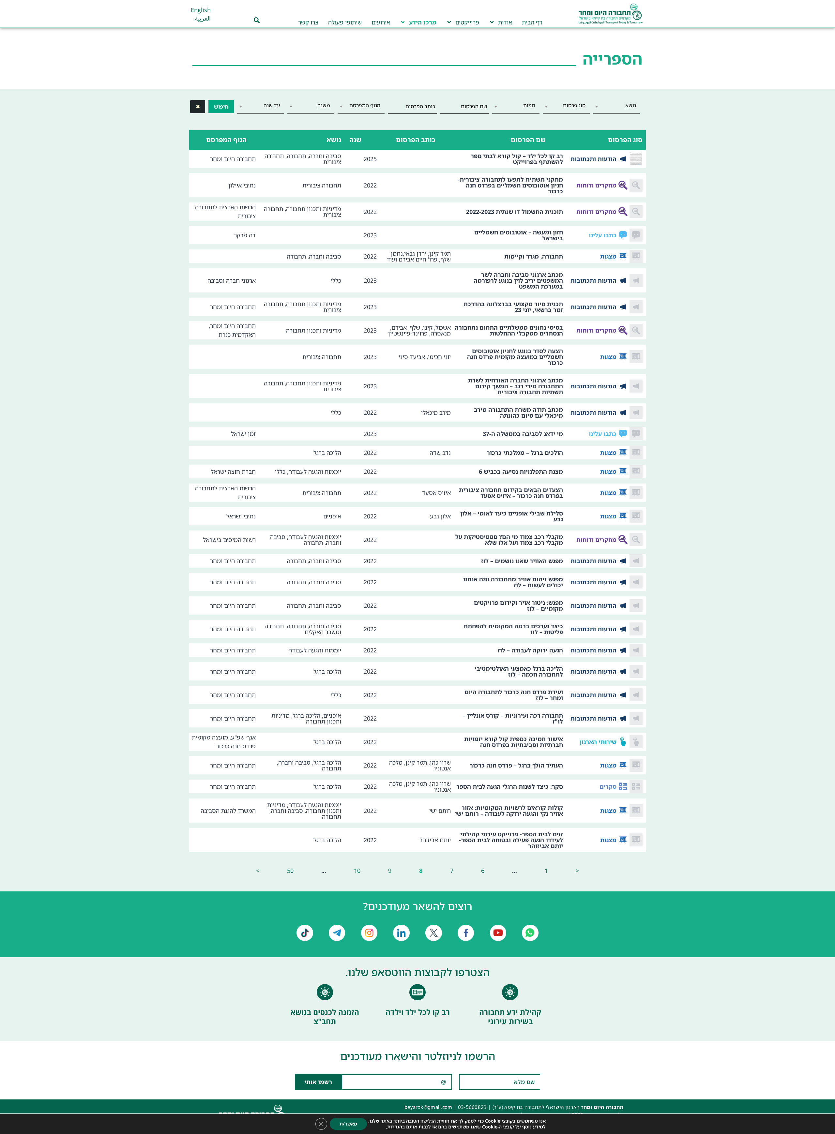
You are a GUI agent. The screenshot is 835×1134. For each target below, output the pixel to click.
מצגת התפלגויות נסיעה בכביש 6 (521, 471)
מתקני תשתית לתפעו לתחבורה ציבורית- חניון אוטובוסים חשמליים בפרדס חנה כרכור (510, 185)
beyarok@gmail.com (428, 1107)
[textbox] (616, 105)
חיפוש (221, 106)
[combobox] (616, 106)
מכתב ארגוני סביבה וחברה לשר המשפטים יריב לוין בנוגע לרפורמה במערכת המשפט (518, 280)
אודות (505, 22)
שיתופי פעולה (345, 22)
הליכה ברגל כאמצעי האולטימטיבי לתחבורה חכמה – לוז (519, 671)
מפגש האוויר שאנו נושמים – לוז (522, 561)
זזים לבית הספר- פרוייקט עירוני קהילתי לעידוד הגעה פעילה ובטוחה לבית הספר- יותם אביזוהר (511, 840)
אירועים (381, 22)
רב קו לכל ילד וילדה (418, 1012)
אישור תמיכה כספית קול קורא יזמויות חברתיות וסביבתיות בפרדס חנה (513, 742)
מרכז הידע (422, 22)
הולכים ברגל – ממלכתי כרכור (525, 452)
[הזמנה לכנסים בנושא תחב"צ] (325, 992)
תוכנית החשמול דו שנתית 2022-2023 (514, 212)
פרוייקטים (467, 22)
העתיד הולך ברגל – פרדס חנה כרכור (516, 765)
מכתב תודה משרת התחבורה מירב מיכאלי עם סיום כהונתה (518, 412)
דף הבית (532, 22)
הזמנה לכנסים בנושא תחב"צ (325, 1016)
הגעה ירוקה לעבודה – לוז (530, 650)
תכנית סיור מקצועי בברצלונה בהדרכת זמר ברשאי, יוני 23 (513, 307)
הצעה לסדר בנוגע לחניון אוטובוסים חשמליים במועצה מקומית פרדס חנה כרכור (515, 356)
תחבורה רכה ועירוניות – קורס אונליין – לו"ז (513, 718)
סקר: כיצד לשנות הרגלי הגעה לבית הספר (509, 786)
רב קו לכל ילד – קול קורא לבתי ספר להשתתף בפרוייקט (517, 159)
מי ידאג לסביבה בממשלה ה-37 (523, 434)
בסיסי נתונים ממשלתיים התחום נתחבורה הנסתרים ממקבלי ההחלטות (509, 330)
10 (357, 870)
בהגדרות (396, 1127)
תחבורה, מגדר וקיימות (533, 256)
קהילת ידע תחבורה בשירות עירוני (510, 1016)
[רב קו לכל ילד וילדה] (417, 992)
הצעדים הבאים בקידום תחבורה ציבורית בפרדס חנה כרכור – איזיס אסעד (511, 493)
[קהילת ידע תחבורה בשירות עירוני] (510, 992)
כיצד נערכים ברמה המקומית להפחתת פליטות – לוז (513, 629)
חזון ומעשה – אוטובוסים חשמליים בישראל (518, 235)
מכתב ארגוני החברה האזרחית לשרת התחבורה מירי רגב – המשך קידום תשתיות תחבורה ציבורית (515, 386)
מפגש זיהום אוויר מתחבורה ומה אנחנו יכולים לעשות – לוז (513, 582)
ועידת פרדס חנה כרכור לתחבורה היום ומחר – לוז (513, 695)
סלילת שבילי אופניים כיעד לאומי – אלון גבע (511, 516)
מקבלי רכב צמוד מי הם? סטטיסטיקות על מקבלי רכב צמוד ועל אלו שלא (509, 539)
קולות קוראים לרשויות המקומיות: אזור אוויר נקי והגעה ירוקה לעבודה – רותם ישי (509, 810)
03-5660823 (472, 1107)
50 (290, 870)
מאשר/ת (348, 1124)
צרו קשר (308, 22)
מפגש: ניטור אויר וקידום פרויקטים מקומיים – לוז (518, 605)
